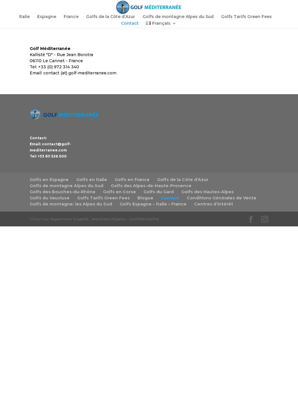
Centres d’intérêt (213, 204)
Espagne (46, 17)
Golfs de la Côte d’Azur (110, 17)
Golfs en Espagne (49, 179)
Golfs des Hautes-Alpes (207, 191)
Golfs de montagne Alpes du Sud (178, 17)
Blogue (145, 198)
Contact (130, 23)
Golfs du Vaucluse (50, 198)
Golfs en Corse (119, 191)
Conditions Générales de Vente (221, 198)
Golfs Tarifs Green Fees (246, 17)
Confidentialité (144, 219)
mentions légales (109, 219)
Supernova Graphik (69, 219)
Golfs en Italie (91, 179)
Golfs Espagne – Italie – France (153, 204)
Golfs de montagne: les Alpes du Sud (71, 204)
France (71, 17)
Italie (24, 17)
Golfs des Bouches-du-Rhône (62, 191)
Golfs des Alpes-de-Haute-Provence (151, 185)
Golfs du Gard (158, 191)
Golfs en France (132, 179)
